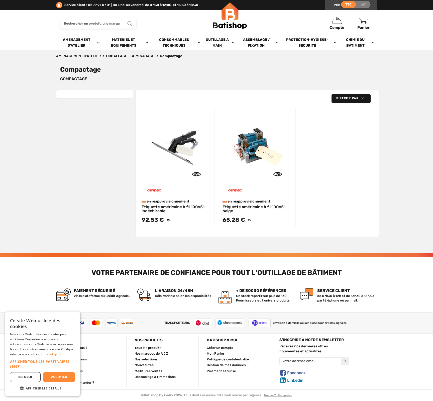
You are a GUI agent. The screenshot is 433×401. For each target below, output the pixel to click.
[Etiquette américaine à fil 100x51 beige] (257, 145)
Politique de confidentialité (228, 359)
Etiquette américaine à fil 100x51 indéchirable (173, 209)
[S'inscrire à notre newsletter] (345, 361)
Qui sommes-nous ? (71, 348)
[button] (351, 98)
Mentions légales (69, 371)
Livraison (63, 377)
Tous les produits (148, 348)
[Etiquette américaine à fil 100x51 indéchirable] (176, 145)
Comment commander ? (75, 382)
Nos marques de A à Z (151, 353)
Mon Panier (215, 353)
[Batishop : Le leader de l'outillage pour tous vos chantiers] (230, 23)
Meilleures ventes (148, 371)
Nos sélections (146, 359)
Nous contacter (68, 353)
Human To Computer (278, 395)
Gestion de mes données (226, 365)
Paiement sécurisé (221, 371)
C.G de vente (66, 365)
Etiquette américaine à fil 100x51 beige (254, 209)
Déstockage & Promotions (155, 377)
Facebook (296, 372)
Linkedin (295, 380)
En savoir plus (51, 354)
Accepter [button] (59, 377)
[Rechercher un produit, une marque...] (129, 23)
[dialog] (42, 354)
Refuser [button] (25, 377)
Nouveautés (144, 365)
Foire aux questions (71, 359)
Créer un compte (220, 348)
